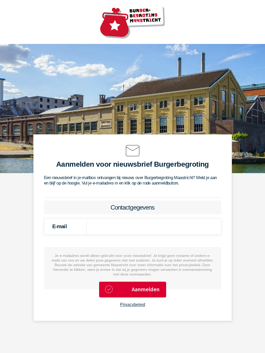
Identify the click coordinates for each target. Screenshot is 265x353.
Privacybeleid (132, 304)
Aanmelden (145, 289)
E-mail (59, 226)
